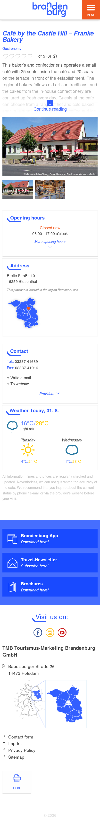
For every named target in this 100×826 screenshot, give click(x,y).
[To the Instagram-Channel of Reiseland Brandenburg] (50, 632)
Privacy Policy (21, 750)
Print (16, 787)
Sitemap (16, 757)
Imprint (15, 743)
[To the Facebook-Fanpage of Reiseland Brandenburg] (38, 632)
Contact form (20, 737)
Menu (91, 15)
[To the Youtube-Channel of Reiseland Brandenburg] (62, 632)
